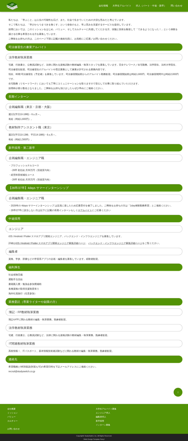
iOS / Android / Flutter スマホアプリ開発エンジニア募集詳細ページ (50, 243)
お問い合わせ (13, 429)
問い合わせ (176, 5)
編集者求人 (101, 417)
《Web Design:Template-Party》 (94, 439)
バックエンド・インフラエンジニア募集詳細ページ (115, 243)
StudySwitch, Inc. (91, 436)
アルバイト (86, 210)
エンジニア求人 (103, 413)
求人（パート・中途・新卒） (151, 5)
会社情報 (103, 5)
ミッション (12, 413)
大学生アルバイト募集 (106, 409)
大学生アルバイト (122, 5)
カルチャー (12, 421)
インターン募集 (103, 425)
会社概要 (11, 409)
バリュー (11, 417)
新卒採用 (100, 421)
